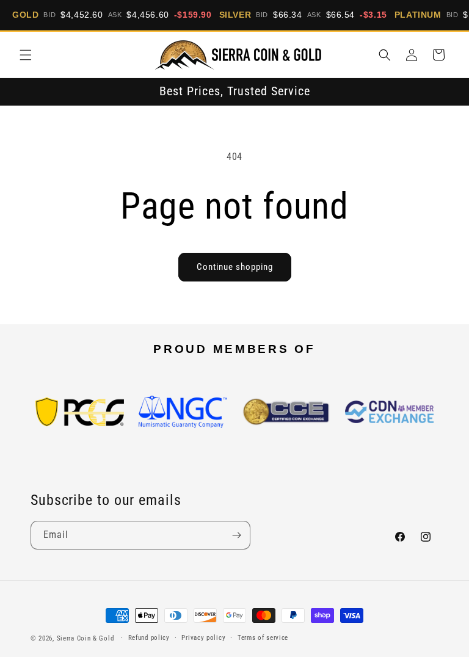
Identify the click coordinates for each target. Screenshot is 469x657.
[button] (25, 55)
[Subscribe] (236, 535)
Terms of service (263, 638)
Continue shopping (235, 266)
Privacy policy (203, 638)
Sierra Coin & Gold (85, 638)
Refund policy (149, 638)
